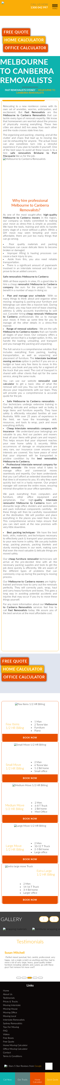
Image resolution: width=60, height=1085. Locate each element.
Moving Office (10, 1012)
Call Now (7, 1080)
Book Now (30, 738)
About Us (7, 994)
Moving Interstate (11, 1005)
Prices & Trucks (10, 1001)
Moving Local (9, 1016)
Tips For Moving (11, 1027)
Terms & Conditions (12, 1056)
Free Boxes (8, 1038)
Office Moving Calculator (15, 1049)
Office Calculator (25, 48)
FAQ (5, 1031)
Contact (7, 1052)
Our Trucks (23, 1080)
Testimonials (9, 998)
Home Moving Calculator (15, 1045)
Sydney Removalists (12, 1023)
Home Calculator (24, 40)
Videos (6, 1034)
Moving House (10, 1009)
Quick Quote (52, 1080)
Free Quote (16, 32)
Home (6, 990)
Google (38, 1066)
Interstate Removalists (14, 1020)
